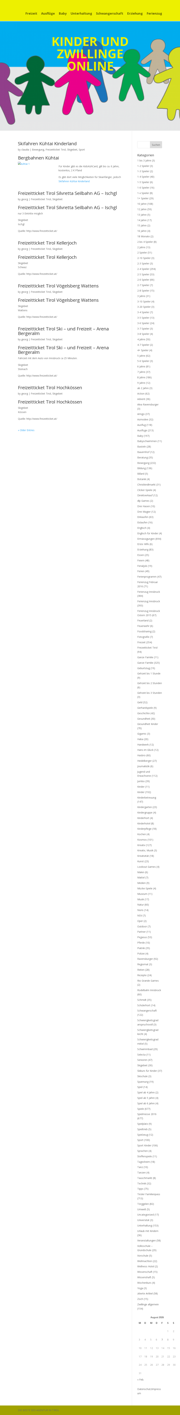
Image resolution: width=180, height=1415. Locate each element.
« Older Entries (26, 430)
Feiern (140, 560)
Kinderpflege (144, 828)
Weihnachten (144, 1261)
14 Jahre (142, 220)
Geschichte (143, 713)
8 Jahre (141, 377)
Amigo (141, 414)
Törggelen (143, 1204)
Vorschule (142, 1255)
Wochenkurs (144, 1282)
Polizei (141, 953)
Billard (140, 473)
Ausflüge (48, 13)
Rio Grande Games (148, 980)
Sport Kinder (144, 1145)
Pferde (141, 942)
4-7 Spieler (143, 344)
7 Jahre (141, 372)
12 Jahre (142, 209)
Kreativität (143, 855)
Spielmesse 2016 (146, 1114)
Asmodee (142, 419)
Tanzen (141, 1172)
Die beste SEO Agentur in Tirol (38, 1410)
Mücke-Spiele (144, 888)
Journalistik (143, 766)
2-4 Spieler (143, 269)
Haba (140, 739)
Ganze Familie (145, 657)
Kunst (140, 861)
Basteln (141, 446)
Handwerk (143, 744)
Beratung (142, 457)
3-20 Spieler (144, 306)
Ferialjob (142, 566)
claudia (25, 149)
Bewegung (38, 149)
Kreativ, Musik (145, 850)
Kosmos (142, 839)
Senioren (142, 1060)
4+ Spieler (143, 350)
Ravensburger (145, 958)
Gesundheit (143, 718)
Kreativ (141, 845)
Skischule (142, 1076)
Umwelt (141, 1209)
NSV (139, 915)
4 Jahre (141, 339)
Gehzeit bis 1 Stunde (148, 673)
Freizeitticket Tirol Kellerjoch (47, 243)
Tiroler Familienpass (148, 1194)
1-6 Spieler (143, 187)
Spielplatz (142, 1123)
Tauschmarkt (144, 1178)
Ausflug (141, 425)
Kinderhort (143, 818)
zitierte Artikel (145, 1293)
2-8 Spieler (143, 290)
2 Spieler (142, 252)
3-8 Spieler (143, 334)
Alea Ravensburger (148, 404)
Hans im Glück (145, 750)
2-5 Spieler (143, 274)
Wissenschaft (144, 1271)
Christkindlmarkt (146, 484)
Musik (140, 899)
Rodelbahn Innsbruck (149, 990)
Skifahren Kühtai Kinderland (47, 143)
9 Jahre (141, 382)
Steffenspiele (144, 1156)
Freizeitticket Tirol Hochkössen (50, 387)
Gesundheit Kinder (147, 724)
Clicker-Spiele (144, 490)
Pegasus (142, 937)
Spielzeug (142, 1134)
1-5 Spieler (143, 182)
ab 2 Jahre (143, 388)
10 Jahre (142, 203)
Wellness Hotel (145, 1266)
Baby (63, 13)
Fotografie (143, 636)
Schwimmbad (145, 1049)
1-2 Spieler (143, 166)
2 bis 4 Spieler (145, 241)
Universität (143, 1220)
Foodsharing (144, 631)
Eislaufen (142, 522)
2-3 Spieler (143, 263)
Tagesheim (143, 1161)
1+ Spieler (143, 198)
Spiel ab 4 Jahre (146, 1092)
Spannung (143, 1081)
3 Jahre (141, 296)
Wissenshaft (144, 1277)
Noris (140, 910)
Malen (140, 872)
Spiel (140, 1087)
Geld (139, 702)
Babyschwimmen (147, 441)
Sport (82, 149)
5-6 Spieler (143, 361)
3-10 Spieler (144, 301)
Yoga (140, 1288)
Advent (141, 399)
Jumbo (141, 781)
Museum (142, 894)
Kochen (141, 834)
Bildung (141, 468)
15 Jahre (142, 225)
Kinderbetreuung (146, 797)
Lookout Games (146, 866)
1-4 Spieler (143, 176)
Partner (141, 931)
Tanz (140, 1167)
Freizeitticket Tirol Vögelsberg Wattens (58, 286)
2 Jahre (141, 247)
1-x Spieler (143, 193)
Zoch (140, 1299)
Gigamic (141, 733)
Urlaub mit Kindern (147, 1231)
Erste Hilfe (143, 544)
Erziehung (135, 13)
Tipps (140, 1188)
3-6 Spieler (143, 323)
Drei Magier (144, 511)
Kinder (140, 786)
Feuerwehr (143, 626)
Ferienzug (154, 13)
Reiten (140, 969)
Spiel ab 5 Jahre (146, 1098)
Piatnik (141, 948)
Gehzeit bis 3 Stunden (149, 692)
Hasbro (141, 755)
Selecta (141, 1054)
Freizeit (31, 13)
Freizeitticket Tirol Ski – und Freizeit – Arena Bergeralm (63, 330)
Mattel (141, 877)
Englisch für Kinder (147, 533)
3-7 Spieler (143, 328)
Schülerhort (143, 1005)
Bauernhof (143, 452)
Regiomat (142, 964)
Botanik (141, 479)
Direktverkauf (145, 495)
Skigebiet (72, 149)
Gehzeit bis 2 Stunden (149, 683)
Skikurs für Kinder (147, 1070)
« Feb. (140, 1379)
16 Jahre (142, 231)
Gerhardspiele (145, 707)
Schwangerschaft (109, 13)
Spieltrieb (142, 1129)
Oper (140, 921)
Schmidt (141, 999)
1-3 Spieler (143, 171)
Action (140, 393)
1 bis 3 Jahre (144, 160)
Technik (141, 1183)
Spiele (140, 1108)
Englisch (141, 528)
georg (24, 199)
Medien (141, 883)
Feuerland (143, 620)
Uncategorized (145, 1214)
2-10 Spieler (144, 258)
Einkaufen (142, 517)
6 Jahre (141, 366)
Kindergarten (144, 807)
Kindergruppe (144, 812)
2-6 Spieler (143, 279)
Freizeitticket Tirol (56, 149)
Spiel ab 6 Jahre (146, 1103)
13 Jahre (142, 214)
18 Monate (143, 236)
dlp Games (143, 500)
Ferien (140, 571)
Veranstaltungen (146, 1240)
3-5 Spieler (143, 317)
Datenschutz (144, 1389)
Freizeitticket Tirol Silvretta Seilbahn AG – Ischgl (67, 193)
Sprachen (142, 1151)
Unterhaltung (81, 13)
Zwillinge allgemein (148, 1304)
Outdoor (142, 926)
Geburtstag (143, 668)
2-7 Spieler (143, 285)
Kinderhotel (143, 823)
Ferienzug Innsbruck (148, 591)
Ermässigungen (146, 538)
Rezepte (142, 975)
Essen (140, 555)
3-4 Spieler (143, 312)
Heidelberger (144, 760)
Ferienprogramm (146, 576)
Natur (140, 904)
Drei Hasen (143, 506)
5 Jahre (141, 355)
